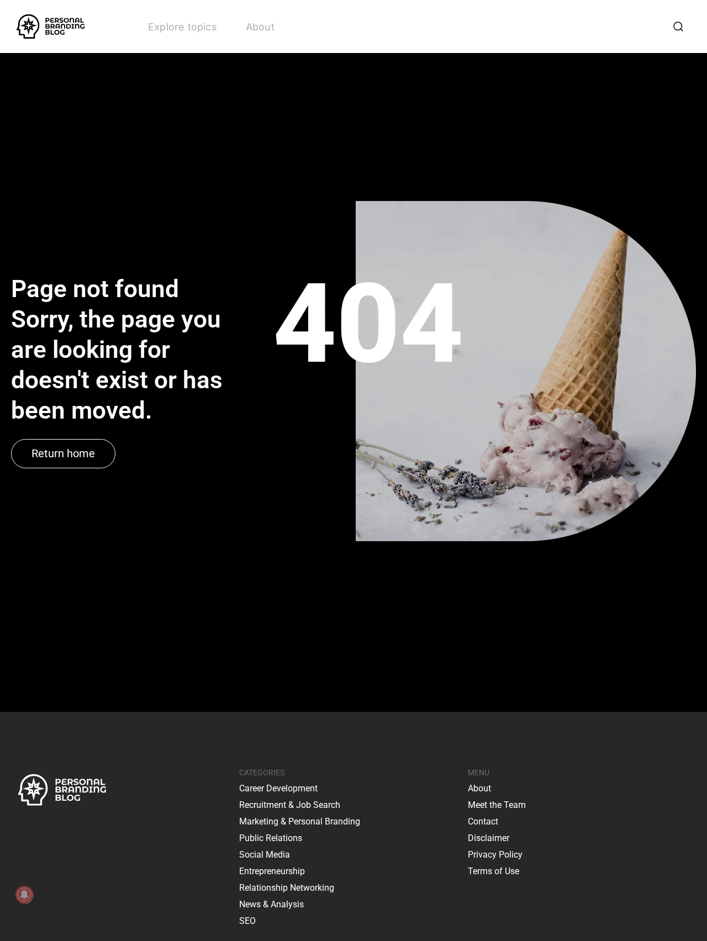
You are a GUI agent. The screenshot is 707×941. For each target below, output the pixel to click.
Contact (483, 821)
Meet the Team (497, 805)
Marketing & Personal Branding (299, 821)
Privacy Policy (495, 854)
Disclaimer (488, 838)
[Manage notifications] (24, 894)
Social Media (264, 854)
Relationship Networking (286, 887)
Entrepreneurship (272, 871)
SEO (247, 921)
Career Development (278, 788)
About (260, 27)
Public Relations (270, 838)
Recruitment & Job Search (289, 805)
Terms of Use (493, 871)
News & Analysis (271, 904)
